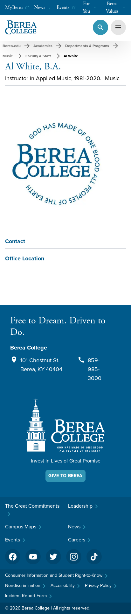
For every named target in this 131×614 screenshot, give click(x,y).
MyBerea (14, 7)
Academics (42, 46)
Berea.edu (12, 46)
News (39, 7)
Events (63, 7)
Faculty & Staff (38, 56)
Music (8, 56)
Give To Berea (65, 475)
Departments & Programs (87, 46)
